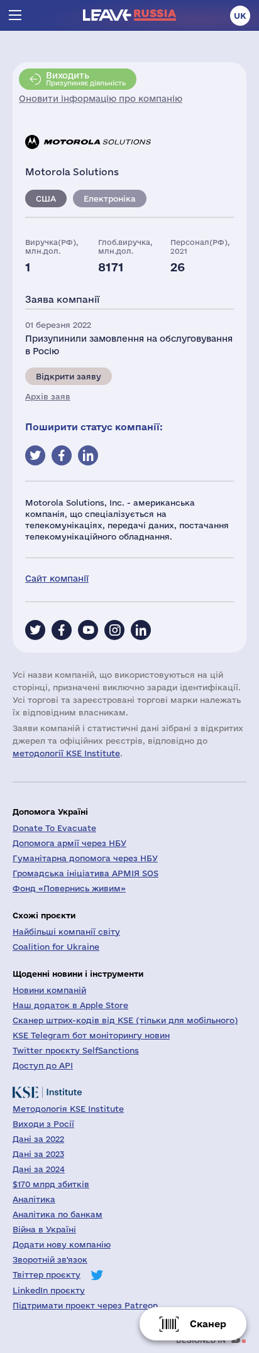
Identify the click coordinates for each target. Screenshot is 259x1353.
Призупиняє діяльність (86, 78)
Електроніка (110, 198)
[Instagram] (114, 630)
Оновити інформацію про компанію (100, 99)
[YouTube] (88, 630)
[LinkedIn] (141, 630)
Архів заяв (47, 396)
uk (240, 15)
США (46, 198)
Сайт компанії (57, 578)
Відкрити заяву (68, 376)
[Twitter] (35, 630)
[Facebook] (62, 630)
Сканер (208, 1323)
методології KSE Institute (66, 753)
